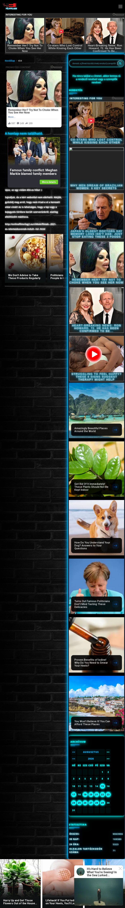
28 (96, 802)
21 (96, 794)
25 (79, 802)
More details (49, 182)
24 (73, 802)
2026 (91, 758)
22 (102, 794)
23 (108, 794)
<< (73, 752)
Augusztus (91, 752)
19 (85, 794)
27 (91, 802)
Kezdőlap (10, 60)
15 (102, 786)
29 (102, 802)
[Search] (120, 63)
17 (73, 794)
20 (91, 794)
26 (85, 802)
